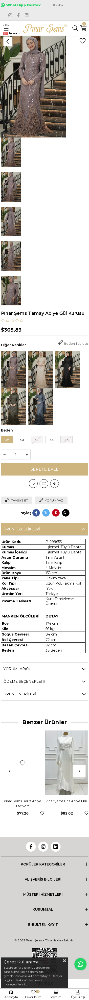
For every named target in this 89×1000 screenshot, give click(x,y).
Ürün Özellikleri (21, 529)
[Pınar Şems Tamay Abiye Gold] (40, 369)
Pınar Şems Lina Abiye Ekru (26, 801)
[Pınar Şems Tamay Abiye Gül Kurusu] (13, 369)
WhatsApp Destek (23, 5)
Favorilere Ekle (2, 813)
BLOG (58, 5)
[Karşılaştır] (44, 483)
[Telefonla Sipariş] (33, 483)
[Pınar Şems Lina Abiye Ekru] (26, 762)
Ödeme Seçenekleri (24, 681)
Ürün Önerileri (19, 694)
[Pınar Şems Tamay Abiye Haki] (13, 406)
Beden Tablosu (76, 343)
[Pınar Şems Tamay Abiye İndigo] (40, 406)
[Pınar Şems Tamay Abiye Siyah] (67, 369)
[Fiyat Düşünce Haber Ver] (54, 483)
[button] (65, 792)
